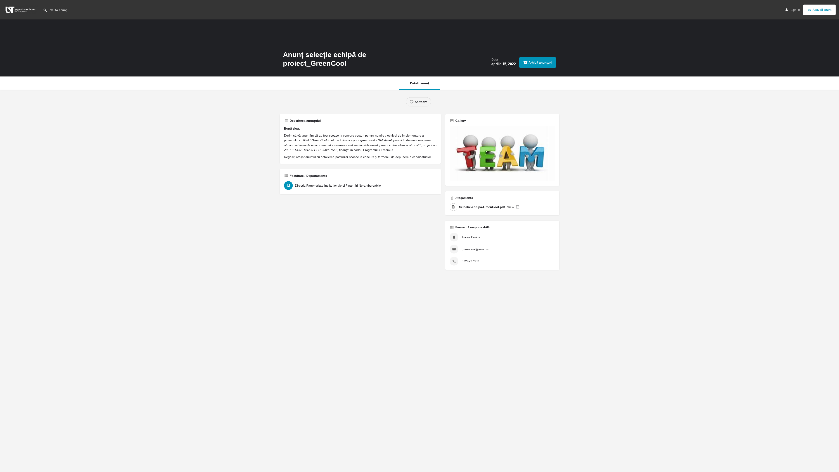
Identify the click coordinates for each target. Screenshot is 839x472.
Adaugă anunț (822, 9)
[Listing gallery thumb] (502, 153)
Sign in (795, 10)
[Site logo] (21, 9)
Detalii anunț (419, 83)
